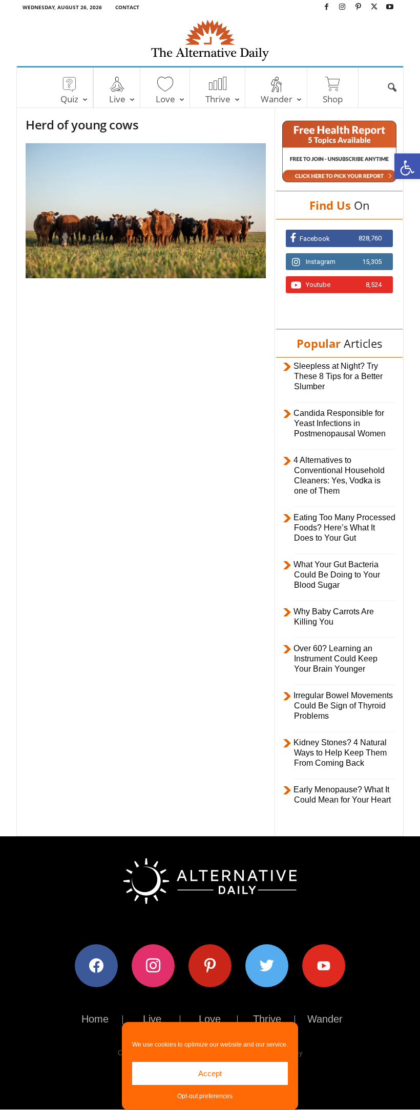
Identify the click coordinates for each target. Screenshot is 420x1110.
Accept (210, 1073)
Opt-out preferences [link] (205, 1096)
